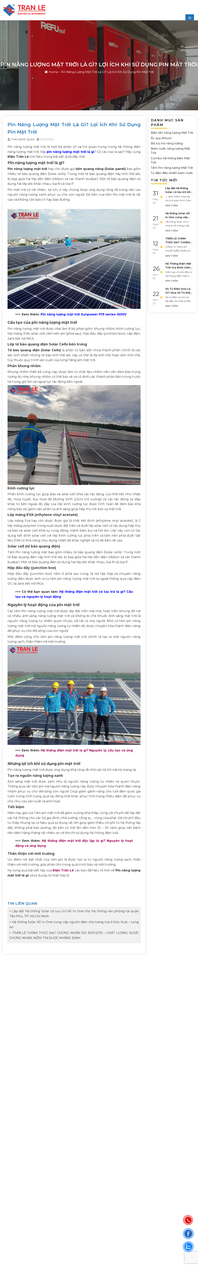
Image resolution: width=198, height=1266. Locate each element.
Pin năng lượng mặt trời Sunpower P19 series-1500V (83, 314)
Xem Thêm (171, 205)
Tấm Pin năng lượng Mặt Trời (172, 168)
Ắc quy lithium (161, 138)
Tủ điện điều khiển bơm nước (172, 173)
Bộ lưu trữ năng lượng (167, 143)
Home (53, 72)
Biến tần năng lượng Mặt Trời (172, 132)
